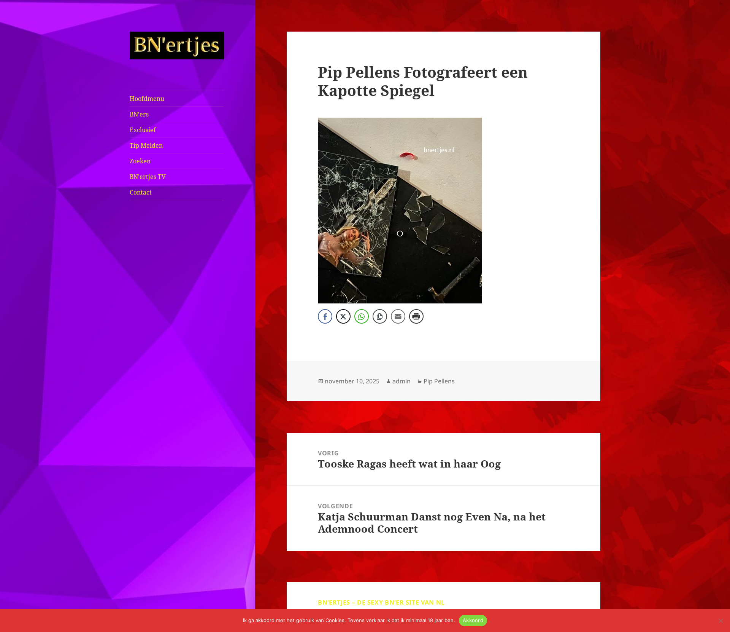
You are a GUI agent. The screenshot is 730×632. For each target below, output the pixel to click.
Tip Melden (146, 145)
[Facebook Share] (325, 316)
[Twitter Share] (343, 316)
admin (401, 381)
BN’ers (139, 114)
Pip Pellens (439, 381)
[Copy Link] (380, 316)
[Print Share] (416, 316)
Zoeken (140, 161)
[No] (720, 620)
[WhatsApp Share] (361, 316)
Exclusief (143, 130)
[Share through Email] (398, 316)
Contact (141, 192)
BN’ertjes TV (148, 176)
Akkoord (473, 620)
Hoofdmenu (147, 98)
